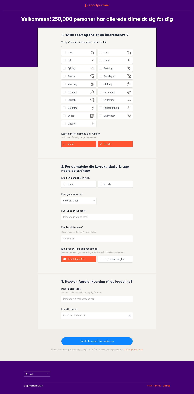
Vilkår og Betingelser (133, 349)
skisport (72, 124)
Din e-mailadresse (71, 289)
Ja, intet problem (76, 259)
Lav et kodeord (69, 309)
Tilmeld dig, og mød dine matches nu (97, 341)
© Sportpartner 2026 (33, 386)
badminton (109, 116)
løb (70, 60)
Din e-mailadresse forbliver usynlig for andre (81, 292)
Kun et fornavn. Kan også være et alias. (79, 232)
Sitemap (166, 385)
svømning (109, 100)
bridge (71, 116)
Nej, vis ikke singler (114, 259)
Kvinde (107, 144)
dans (70, 52)
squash (72, 100)
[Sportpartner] (97, 5)
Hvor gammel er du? (72, 194)
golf (106, 52)
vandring (72, 84)
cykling (71, 68)
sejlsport (72, 92)
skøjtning (72, 108)
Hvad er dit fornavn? (72, 227)
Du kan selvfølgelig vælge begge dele (78, 137)
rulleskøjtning (111, 108)
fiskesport (109, 92)
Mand (71, 144)
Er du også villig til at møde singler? (79, 249)
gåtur (107, 60)
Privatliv (157, 385)
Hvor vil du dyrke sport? (73, 211)
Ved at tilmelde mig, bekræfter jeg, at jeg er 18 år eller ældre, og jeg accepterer (97, 349)
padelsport (109, 76)
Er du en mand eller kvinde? (75, 178)
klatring (108, 84)
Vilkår (149, 385)
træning (108, 68)
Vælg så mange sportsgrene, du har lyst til (83, 42)
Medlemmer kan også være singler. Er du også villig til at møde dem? (92, 252)
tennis (71, 76)
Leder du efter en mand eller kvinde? (80, 134)
